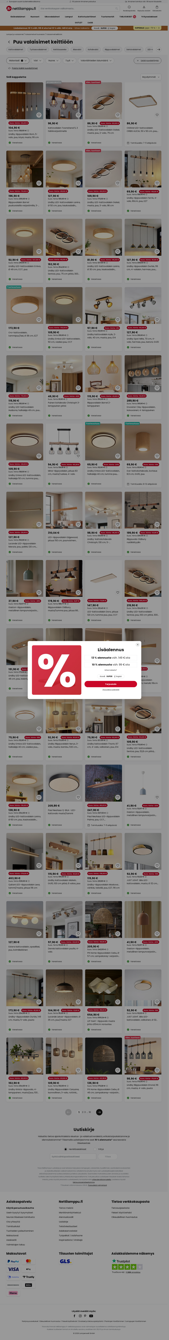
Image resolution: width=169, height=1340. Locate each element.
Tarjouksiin (110, 684)
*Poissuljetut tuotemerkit (110, 690)
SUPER (111, 676)
